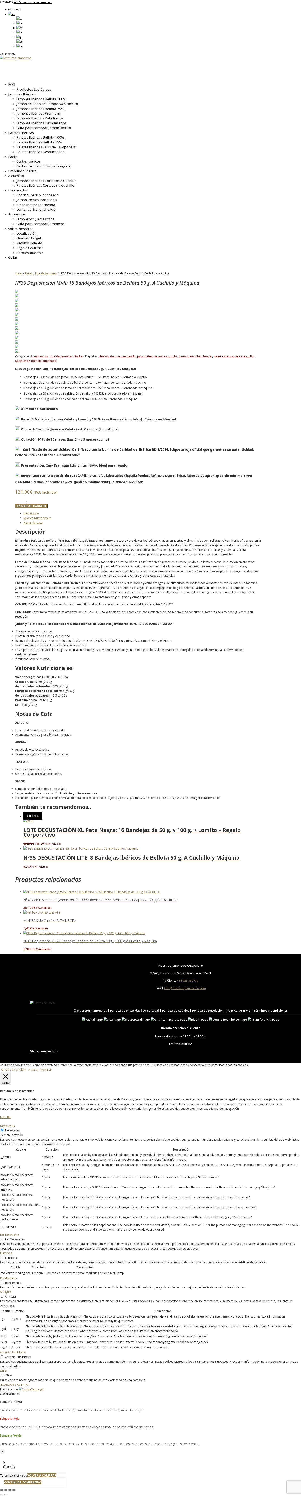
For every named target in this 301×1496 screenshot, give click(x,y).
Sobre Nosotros (20, 228)
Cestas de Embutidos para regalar (44, 166)
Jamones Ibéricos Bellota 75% (40, 108)
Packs (12, 156)
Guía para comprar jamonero (40, 223)
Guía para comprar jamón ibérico (43, 127)
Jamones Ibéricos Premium (38, 113)
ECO (11, 84)
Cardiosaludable (30, 252)
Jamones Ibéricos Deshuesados (41, 123)
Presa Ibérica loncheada (35, 204)
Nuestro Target (28, 238)
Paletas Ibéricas (21, 132)
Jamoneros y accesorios (35, 219)
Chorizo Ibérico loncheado (37, 195)
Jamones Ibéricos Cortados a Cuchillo (46, 180)
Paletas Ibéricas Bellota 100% (40, 137)
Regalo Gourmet (29, 247)
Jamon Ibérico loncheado (36, 199)
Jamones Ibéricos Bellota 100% (41, 99)
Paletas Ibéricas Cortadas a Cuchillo (45, 185)
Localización (26, 233)
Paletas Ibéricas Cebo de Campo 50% (46, 147)
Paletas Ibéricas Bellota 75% (39, 142)
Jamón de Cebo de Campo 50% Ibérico (47, 103)
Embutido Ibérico (22, 171)
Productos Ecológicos (33, 89)
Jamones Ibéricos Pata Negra (39, 118)
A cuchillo (16, 175)
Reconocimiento (29, 243)
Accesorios (16, 214)
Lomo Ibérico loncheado (35, 209)
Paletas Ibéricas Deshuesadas (40, 151)
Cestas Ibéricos (28, 161)
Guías (13, 257)
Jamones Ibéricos (22, 94)
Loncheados (18, 190)
